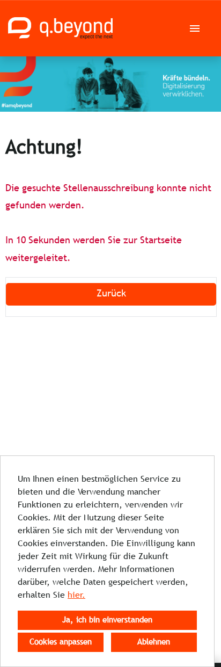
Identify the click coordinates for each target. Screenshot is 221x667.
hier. (76, 595)
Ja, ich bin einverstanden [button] (107, 620)
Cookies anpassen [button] (61, 642)
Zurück (111, 294)
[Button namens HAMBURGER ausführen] (195, 28)
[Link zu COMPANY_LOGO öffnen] (60, 28)
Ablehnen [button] (153, 642)
